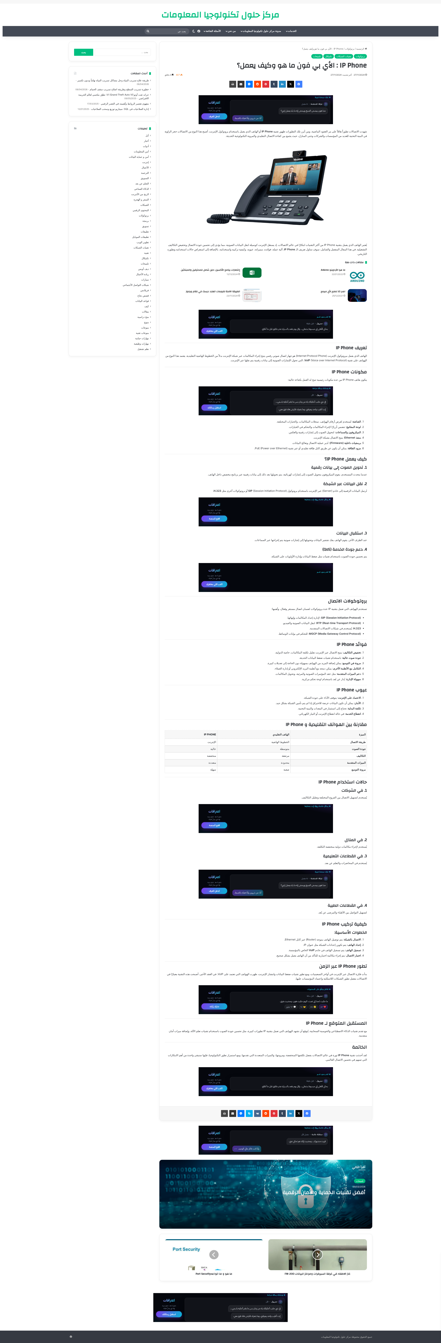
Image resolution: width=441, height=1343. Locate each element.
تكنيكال (328, 56)
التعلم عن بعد (142, 183)
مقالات (145, 311)
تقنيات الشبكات (343, 56)
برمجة (145, 221)
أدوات (146, 146)
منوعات (145, 327)
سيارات (145, 279)
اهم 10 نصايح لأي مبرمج (333, 291)
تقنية (146, 253)
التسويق (145, 178)
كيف (146, 306)
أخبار (146, 140)
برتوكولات (349, 48)
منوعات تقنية (142, 333)
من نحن (232, 31)
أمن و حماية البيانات (139, 156)
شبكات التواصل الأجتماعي (136, 285)
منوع (146, 322)
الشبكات (144, 205)
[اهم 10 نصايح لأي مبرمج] (357, 295)
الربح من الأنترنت (140, 194)
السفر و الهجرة (141, 199)
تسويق (145, 226)
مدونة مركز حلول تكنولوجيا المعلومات (262, 31)
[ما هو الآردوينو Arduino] (357, 277)
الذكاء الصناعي (141, 189)
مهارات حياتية (142, 338)
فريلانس (144, 290)
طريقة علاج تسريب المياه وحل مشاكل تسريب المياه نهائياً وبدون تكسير (113, 80)
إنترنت (145, 162)
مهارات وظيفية (141, 343)
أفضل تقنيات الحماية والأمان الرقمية (324, 1192)
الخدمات (292, 31)
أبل (147, 135)
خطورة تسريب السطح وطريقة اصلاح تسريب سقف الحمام (119, 89)
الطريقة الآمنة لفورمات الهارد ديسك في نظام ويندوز (213, 291)
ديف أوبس (143, 269)
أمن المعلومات (141, 151)
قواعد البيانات (142, 301)
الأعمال (145, 167)
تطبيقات (145, 231)
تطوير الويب (143, 242)
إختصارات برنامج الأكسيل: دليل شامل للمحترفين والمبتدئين (210, 270)
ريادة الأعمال (142, 274)
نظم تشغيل (143, 349)
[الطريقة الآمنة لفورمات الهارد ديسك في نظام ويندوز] (252, 295)
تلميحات (317, 56)
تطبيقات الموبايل (140, 237)
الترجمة (145, 172)
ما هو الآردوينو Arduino (333, 270)
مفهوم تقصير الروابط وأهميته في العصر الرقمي (125, 103)
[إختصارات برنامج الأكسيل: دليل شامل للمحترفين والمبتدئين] (252, 273)
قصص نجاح (143, 295)
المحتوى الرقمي (141, 210)
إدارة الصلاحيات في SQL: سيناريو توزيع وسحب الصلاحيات (120, 109)
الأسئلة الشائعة (213, 31)
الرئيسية (360, 48)
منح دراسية (143, 317)
